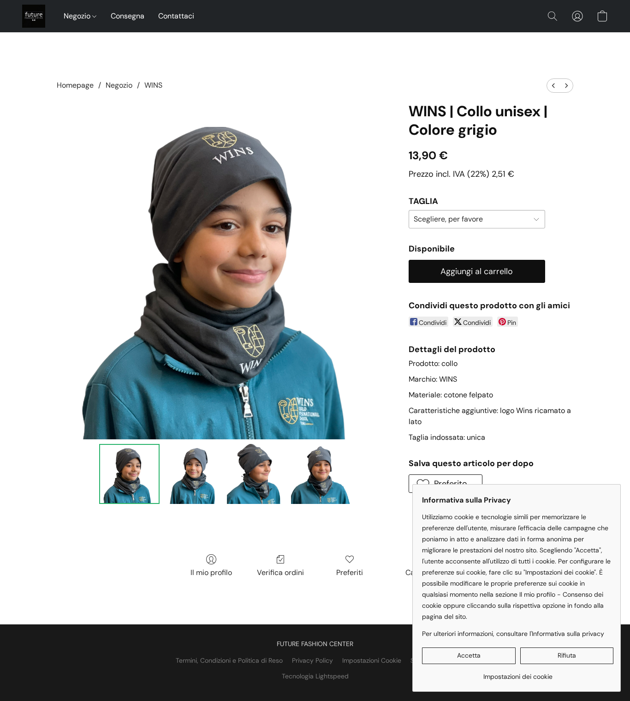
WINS (153, 85)
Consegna (127, 16)
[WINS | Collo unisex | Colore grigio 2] (257, 474)
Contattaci (176, 16)
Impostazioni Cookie (371, 660)
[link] (517, 673)
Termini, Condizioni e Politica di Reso (229, 660)
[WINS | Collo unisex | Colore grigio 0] (129, 474)
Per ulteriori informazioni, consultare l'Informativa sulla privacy (513, 633)
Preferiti (349, 572)
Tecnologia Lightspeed (315, 676)
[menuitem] (553, 85)
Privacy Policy (312, 660)
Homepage (75, 85)
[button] (33, 16)
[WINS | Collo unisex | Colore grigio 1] (193, 474)
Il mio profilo (211, 572)
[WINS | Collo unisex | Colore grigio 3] (321, 474)
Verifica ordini (280, 572)
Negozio (78, 16)
